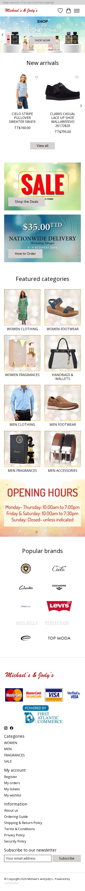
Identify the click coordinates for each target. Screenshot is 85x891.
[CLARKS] (25, 588)
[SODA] (25, 638)
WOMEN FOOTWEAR (63, 329)
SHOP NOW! (42, 40)
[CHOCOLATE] (25, 569)
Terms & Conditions (19, 829)
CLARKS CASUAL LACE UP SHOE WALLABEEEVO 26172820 (62, 120)
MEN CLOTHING (22, 424)
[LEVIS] (59, 607)
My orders (12, 783)
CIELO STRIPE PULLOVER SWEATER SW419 (22, 118)
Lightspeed (11, 882)
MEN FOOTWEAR (63, 424)
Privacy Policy (14, 835)
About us (11, 810)
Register (10, 776)
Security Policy (15, 841)
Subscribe (66, 858)
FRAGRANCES (14, 755)
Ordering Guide (16, 816)
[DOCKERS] (59, 588)
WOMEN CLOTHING (22, 329)
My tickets (12, 789)
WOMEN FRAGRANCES (22, 375)
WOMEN (10, 743)
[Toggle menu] (77, 11)
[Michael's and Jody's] (21, 10)
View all (42, 145)
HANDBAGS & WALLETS (62, 377)
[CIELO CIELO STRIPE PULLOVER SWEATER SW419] (22, 91)
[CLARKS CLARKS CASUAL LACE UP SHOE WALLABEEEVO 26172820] (63, 91)
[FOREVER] (25, 607)
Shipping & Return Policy (23, 823)
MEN (8, 749)
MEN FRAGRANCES (22, 470)
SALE (8, 761)
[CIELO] (59, 569)
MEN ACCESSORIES (62, 470)
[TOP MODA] (59, 638)
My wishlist (12, 795)
